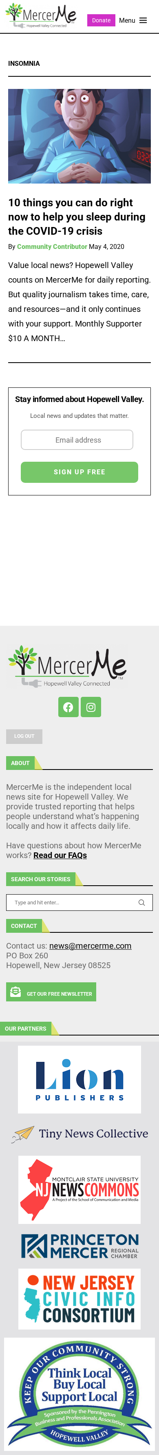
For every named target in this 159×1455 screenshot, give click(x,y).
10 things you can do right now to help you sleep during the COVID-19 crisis (77, 217)
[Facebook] (68, 707)
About (20, 763)
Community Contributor (52, 247)
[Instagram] (91, 707)
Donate (101, 20)
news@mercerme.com (90, 946)
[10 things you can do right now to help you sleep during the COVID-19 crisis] (79, 136)
